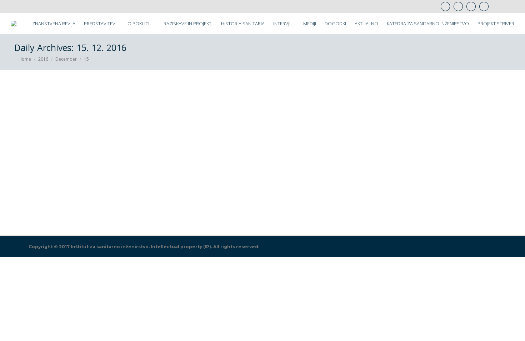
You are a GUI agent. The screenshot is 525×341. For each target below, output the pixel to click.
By (78, 211)
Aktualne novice (39, 211)
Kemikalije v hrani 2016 (66, 200)
